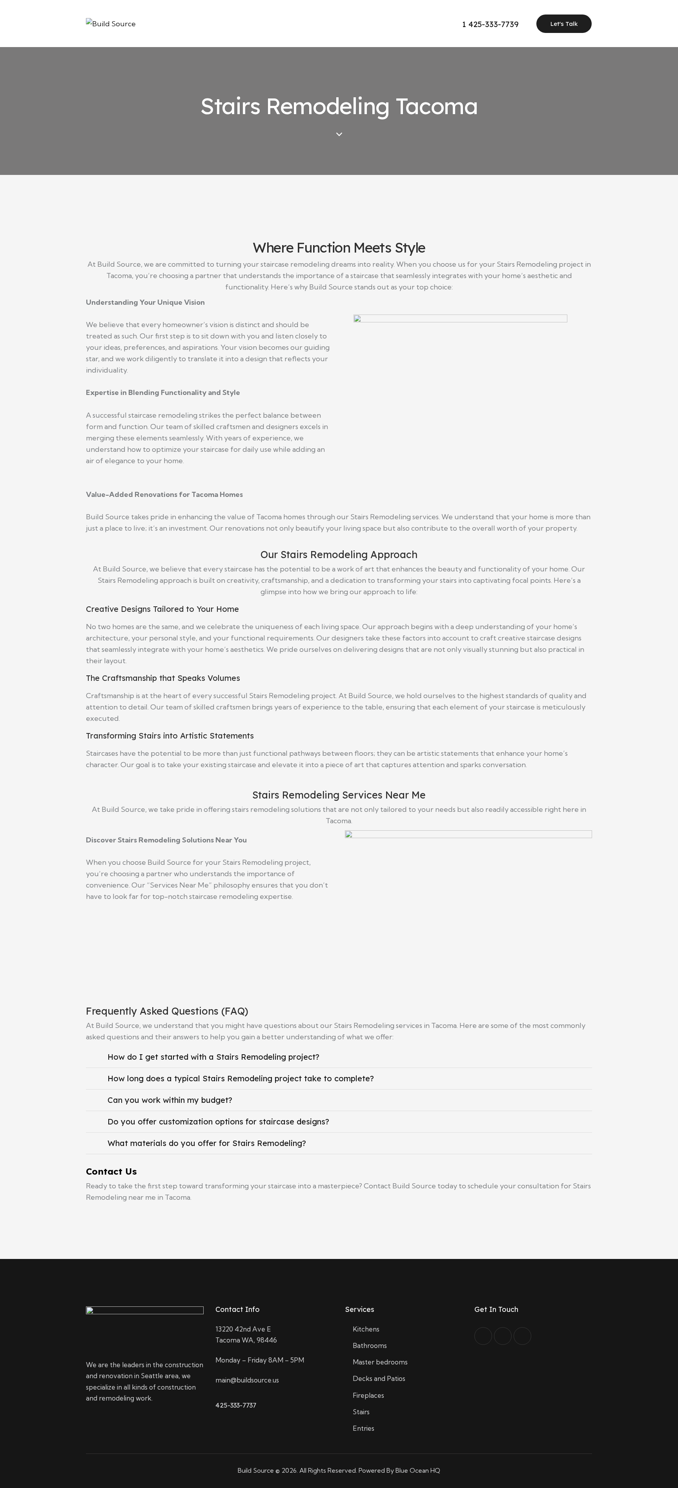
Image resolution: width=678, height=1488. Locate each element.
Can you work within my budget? (170, 1100)
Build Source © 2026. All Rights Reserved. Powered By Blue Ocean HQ (339, 1470)
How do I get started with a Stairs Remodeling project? (213, 1057)
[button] (339, 1057)
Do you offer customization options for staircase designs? (218, 1121)
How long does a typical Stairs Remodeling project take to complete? (241, 1078)
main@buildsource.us (247, 1380)
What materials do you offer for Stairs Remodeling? (207, 1143)
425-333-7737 (235, 1405)
